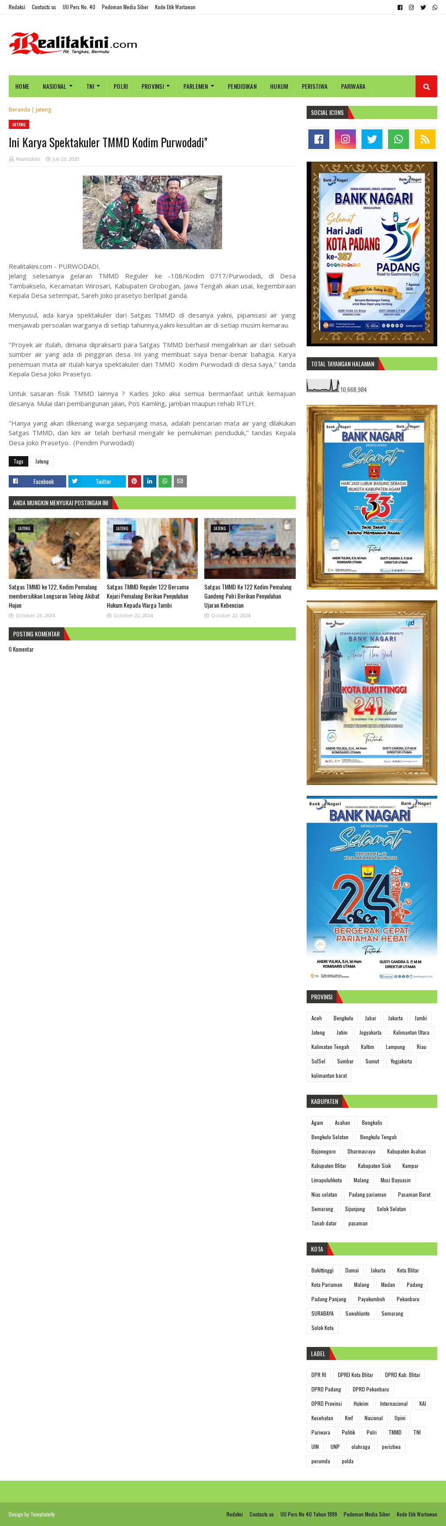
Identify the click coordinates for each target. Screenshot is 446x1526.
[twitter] (423, 7)
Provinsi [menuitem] (153, 86)
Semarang (322, 1208)
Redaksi (17, 6)
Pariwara (320, 1432)
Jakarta (395, 1018)
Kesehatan (322, 1417)
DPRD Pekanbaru (371, 1389)
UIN (315, 1446)
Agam (317, 1122)
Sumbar (345, 1061)
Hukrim (361, 1403)
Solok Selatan (391, 1208)
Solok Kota (322, 1327)
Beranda (19, 109)
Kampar (410, 1165)
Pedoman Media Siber (125, 6)
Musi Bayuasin (396, 1180)
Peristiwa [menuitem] (315, 86)
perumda (320, 1461)
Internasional (394, 1403)
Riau (421, 1046)
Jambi (421, 1018)
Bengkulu (343, 1018)
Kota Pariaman (326, 1284)
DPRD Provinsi (326, 1403)
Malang (361, 1180)
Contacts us (44, 6)
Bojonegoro (323, 1151)
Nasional (374, 1417)
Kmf (349, 1417)
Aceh (316, 1018)
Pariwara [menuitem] (353, 86)
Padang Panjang (328, 1299)
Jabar (370, 1018)
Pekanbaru (408, 1299)
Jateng (43, 109)
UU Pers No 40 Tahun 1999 (308, 1514)
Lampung (395, 1046)
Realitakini (28, 159)
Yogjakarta (401, 1061)
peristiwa (391, 1446)
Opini (400, 1417)
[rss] (425, 139)
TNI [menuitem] (90, 86)
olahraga (360, 1446)
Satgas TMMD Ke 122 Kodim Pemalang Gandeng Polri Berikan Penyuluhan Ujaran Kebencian (248, 595)
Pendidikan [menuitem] (242, 86)
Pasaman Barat (414, 1194)
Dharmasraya (361, 1151)
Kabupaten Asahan (406, 1151)
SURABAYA (322, 1313)
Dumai (352, 1270)
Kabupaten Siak (374, 1165)
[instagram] (411, 7)
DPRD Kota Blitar (355, 1374)
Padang (415, 1284)
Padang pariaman (367, 1194)
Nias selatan (324, 1194)
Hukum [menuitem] (279, 86)
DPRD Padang (326, 1389)
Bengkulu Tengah (378, 1136)
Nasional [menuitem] (54, 86)
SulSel (318, 1061)
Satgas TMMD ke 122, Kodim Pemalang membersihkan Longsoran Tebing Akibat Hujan (54, 595)
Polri (372, 1432)
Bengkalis (372, 1122)
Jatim (342, 1032)
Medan (388, 1284)
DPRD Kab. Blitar (402, 1374)
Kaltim (367, 1046)
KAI (422, 1403)
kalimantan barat (329, 1075)
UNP (335, 1446)
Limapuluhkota (326, 1180)
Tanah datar (324, 1223)
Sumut (372, 1061)
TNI (417, 1432)
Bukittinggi (322, 1270)
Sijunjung (355, 1208)
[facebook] (400, 7)
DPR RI (318, 1374)
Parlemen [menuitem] (195, 86)
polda (348, 1461)
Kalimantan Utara (411, 1032)
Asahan (342, 1122)
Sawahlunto (357, 1313)
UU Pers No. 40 (79, 6)
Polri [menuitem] (121, 86)
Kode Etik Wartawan (175, 6)
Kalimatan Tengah (330, 1046)
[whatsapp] (433, 7)
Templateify (42, 1514)
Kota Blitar (408, 1270)
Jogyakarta (370, 1032)
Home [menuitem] (22, 86)
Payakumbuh (371, 1299)
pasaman (358, 1223)
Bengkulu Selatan (329, 1136)
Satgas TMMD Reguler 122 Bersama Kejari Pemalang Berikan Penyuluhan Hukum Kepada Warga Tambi (148, 595)
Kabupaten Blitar (328, 1165)
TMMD (395, 1432)
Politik (348, 1432)
